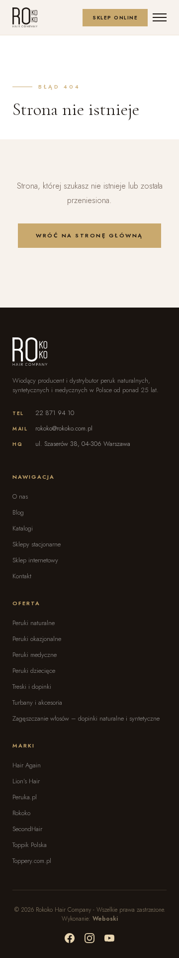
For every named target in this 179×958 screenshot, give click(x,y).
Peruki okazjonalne (36, 638)
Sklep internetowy (35, 560)
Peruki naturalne (33, 623)
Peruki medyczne (34, 654)
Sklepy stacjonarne (36, 544)
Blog (18, 512)
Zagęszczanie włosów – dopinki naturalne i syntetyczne (86, 718)
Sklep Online (115, 17)
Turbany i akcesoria (37, 702)
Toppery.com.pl (31, 860)
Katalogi (22, 528)
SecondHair (27, 829)
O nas (20, 496)
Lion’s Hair (26, 781)
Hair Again (26, 765)
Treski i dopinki (31, 686)
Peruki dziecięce (33, 670)
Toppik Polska (29, 845)
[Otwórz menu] (160, 17)
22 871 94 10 (54, 413)
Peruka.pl (24, 797)
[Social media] (70, 938)
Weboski (105, 918)
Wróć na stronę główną (89, 235)
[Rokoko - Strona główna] (24, 17)
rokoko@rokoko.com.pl (63, 428)
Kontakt (21, 576)
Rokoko (21, 813)
